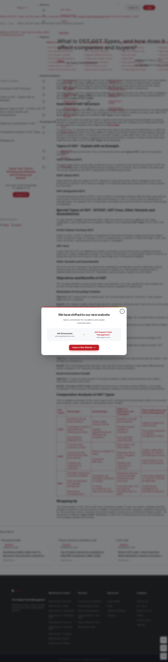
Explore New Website (83, 347)
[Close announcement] (122, 311)
